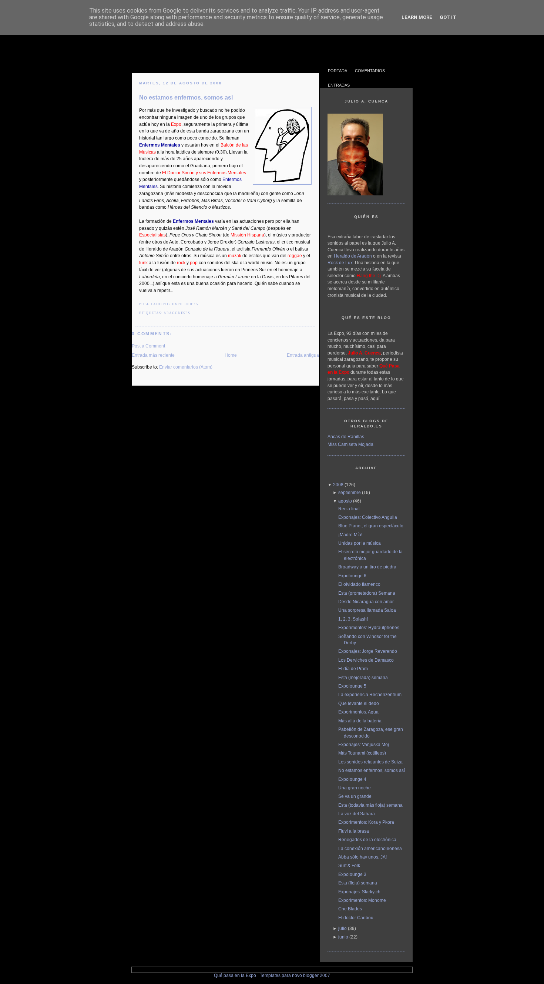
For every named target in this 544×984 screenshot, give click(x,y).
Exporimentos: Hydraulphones (368, 627)
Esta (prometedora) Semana (366, 593)
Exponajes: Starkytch (359, 891)
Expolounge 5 (352, 686)
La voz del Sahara (356, 813)
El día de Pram (353, 668)
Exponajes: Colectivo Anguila (367, 517)
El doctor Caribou (355, 917)
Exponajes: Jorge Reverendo (367, 651)
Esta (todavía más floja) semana (370, 805)
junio (343, 936)
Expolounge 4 (352, 779)
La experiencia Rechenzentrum (370, 694)
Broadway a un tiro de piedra (367, 566)
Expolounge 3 (352, 874)
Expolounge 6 (352, 575)
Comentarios (370, 70)
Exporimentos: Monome (362, 900)
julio (342, 928)
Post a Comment (148, 345)
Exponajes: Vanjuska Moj (363, 744)
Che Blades (350, 908)
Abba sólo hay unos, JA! (362, 856)
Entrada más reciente (153, 355)
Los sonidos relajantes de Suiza (370, 761)
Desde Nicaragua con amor (366, 601)
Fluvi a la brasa (353, 831)
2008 (338, 484)
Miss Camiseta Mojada (350, 444)
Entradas (339, 85)
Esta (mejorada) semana (363, 677)
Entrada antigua (303, 355)
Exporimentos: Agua (358, 711)
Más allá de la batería (360, 720)
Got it (448, 17)
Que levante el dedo (358, 703)
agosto (345, 500)
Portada (337, 70)
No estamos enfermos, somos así (186, 97)
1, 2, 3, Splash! (353, 619)
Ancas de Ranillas (346, 436)
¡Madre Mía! (350, 534)
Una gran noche (354, 787)
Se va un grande (355, 796)
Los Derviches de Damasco (366, 660)
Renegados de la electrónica (367, 839)
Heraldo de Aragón (353, 255)
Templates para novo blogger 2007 (295, 975)
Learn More (417, 17)
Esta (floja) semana (357, 882)
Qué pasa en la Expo (235, 975)
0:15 (194, 304)
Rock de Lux (340, 262)
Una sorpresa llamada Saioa (367, 610)
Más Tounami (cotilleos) (362, 752)
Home (231, 355)
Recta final (349, 508)
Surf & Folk (349, 865)
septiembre (349, 492)
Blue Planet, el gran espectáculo (370, 525)
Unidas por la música (359, 543)
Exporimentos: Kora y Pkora (366, 822)
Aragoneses (177, 313)
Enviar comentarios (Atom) (185, 367)
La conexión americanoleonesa (370, 848)
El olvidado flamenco (359, 584)
